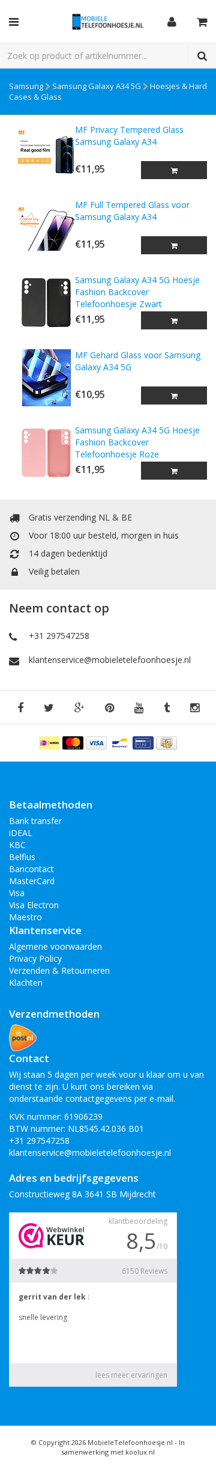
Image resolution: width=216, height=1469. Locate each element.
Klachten (26, 982)
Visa (17, 893)
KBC (17, 845)
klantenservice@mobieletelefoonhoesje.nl (110, 659)
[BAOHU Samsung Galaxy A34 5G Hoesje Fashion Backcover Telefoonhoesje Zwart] (42, 302)
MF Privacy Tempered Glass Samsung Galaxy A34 (129, 135)
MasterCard (32, 881)
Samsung (26, 86)
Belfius (22, 857)
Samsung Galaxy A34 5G (96, 86)
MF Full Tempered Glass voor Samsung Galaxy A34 (132, 210)
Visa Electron (34, 905)
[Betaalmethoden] (50, 742)
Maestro (25, 917)
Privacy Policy (35, 958)
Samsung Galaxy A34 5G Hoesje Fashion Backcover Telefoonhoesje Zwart (137, 292)
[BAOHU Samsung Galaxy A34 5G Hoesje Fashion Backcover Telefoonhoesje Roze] (42, 452)
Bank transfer (35, 820)
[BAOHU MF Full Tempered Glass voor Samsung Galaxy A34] (42, 227)
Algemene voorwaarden (55, 946)
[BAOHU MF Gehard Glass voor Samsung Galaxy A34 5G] (42, 377)
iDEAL (20, 832)
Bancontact (31, 869)
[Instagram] (194, 708)
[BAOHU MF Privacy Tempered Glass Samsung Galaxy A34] (42, 152)
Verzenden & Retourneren (59, 970)
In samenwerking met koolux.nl (123, 1447)
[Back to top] (195, 1448)
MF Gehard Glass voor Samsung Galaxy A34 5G (137, 361)
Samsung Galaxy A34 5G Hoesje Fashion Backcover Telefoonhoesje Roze (137, 442)
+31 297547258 (59, 635)
